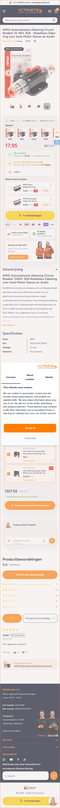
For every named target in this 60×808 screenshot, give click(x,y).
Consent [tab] (11, 377)
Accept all (30, 428)
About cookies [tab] (30, 377)
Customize (30, 438)
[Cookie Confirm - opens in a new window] (47, 367)
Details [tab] (49, 377)
